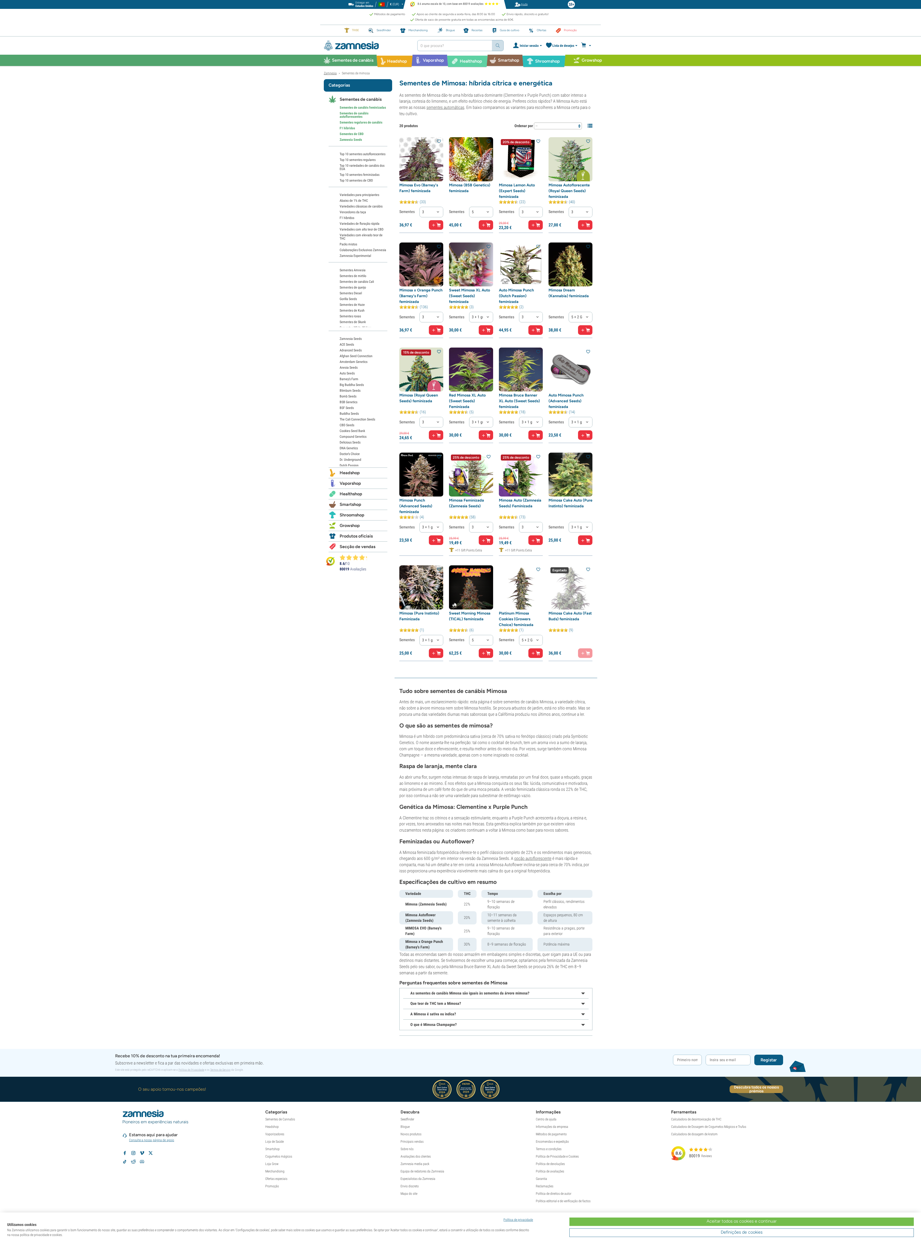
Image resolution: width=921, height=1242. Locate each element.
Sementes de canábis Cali (357, 282)
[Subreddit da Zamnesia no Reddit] (133, 1161)
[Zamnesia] (367, 46)
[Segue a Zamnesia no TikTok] (124, 1161)
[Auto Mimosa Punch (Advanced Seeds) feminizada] (570, 369)
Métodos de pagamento (551, 1134)
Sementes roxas (350, 316)
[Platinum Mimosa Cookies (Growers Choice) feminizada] (521, 587)
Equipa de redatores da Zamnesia (422, 1171)
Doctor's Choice (350, 454)
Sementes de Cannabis (280, 1119)
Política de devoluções (550, 1164)
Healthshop (351, 494)
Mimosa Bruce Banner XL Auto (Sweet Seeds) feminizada (519, 401)
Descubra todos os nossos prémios (756, 1089)
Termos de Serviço (220, 1069)
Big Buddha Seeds (352, 385)
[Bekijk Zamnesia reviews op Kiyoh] (330, 561)
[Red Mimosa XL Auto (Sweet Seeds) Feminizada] (471, 369)
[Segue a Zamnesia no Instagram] (133, 1153)
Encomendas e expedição (552, 1141)
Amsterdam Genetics (353, 362)
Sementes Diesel (351, 293)
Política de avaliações (550, 1171)
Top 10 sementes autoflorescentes (362, 154)
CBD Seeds (347, 425)
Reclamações (544, 1186)
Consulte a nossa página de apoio (151, 1140)
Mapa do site (409, 1193)
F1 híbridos (347, 128)
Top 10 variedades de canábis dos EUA (362, 167)
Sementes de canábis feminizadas (363, 107)
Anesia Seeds (349, 367)
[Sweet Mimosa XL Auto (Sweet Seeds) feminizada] (471, 264)
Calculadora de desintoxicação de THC (696, 1119)
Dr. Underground (350, 459)
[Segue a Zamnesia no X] (150, 1153)
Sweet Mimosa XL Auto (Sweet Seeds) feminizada (469, 296)
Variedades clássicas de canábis (361, 206)
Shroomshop (352, 515)
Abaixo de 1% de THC (354, 200)
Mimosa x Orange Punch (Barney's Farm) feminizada (421, 296)
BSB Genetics (348, 402)
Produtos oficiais (356, 536)
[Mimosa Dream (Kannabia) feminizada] (570, 264)
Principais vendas (412, 1141)
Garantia (541, 1179)
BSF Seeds (347, 408)
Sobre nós (407, 1149)
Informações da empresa (552, 1127)
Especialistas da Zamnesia (418, 1179)
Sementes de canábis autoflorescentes (354, 114)
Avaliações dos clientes (416, 1156)
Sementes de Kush (352, 310)
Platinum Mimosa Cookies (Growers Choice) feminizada (516, 619)
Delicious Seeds (350, 442)
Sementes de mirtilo (353, 276)
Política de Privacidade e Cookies (557, 1156)
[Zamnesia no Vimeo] (142, 1153)
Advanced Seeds (351, 350)
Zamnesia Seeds (351, 140)
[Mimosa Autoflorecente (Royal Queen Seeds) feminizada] (570, 159)
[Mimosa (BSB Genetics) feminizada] (471, 159)
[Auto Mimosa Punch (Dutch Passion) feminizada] (521, 264)
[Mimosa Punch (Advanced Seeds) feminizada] (421, 475)
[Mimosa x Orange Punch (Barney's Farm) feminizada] (421, 264)
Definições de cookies (741, 1232)
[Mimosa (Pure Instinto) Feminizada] (421, 587)
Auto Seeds (347, 373)
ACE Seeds (347, 344)
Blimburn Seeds (350, 390)
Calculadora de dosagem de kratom (694, 1134)
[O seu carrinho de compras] (587, 45)
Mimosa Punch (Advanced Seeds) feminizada (415, 506)
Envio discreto (410, 1186)
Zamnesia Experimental (355, 256)
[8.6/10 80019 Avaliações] (355, 557)
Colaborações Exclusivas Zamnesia (363, 250)
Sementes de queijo (353, 287)
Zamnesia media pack (415, 1164)
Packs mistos (348, 244)
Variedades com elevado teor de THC (361, 236)
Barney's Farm (349, 379)
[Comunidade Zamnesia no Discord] (142, 1161)
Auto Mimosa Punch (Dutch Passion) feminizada (516, 296)
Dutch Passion (349, 465)
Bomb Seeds (348, 396)
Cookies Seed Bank (352, 431)
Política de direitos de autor (553, 1193)
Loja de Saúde (274, 1141)
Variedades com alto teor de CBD (362, 229)
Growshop (350, 525)
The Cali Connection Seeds (357, 419)
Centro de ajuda (546, 1119)
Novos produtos (411, 1134)
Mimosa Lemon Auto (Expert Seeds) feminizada (517, 191)
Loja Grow (271, 1164)
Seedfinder (407, 1119)
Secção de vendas (357, 546)
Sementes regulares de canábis (361, 122)
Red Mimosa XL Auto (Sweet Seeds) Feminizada (467, 401)
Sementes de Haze (352, 305)
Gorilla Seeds (348, 299)
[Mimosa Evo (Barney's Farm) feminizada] (421, 159)
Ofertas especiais (276, 1179)
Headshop (350, 472)
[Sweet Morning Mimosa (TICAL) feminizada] (471, 587)
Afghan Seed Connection (356, 356)
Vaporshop (350, 483)
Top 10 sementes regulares (358, 160)
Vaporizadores (274, 1134)
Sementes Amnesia (353, 270)
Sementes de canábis (361, 99)
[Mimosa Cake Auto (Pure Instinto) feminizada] (570, 475)
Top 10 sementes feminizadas (359, 175)
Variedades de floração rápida (359, 223)
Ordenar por (523, 126)
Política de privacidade (518, 1220)
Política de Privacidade (191, 1069)
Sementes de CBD (352, 134)
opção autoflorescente (532, 858)
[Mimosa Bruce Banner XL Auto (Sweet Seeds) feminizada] (521, 369)
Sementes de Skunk (353, 322)
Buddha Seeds (349, 413)
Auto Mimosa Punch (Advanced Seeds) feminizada (566, 401)
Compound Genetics (353, 436)
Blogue (405, 1127)
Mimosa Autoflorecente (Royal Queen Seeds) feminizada (569, 191)
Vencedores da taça (353, 212)
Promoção (272, 1186)
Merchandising (274, 1171)
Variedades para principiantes (359, 195)
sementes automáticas (445, 107)
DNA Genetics (349, 448)
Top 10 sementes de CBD (356, 180)
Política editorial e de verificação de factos (563, 1201)
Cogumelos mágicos (278, 1156)
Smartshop (350, 504)
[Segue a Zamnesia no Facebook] (124, 1153)
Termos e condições (548, 1149)
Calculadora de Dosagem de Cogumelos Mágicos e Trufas (708, 1127)
